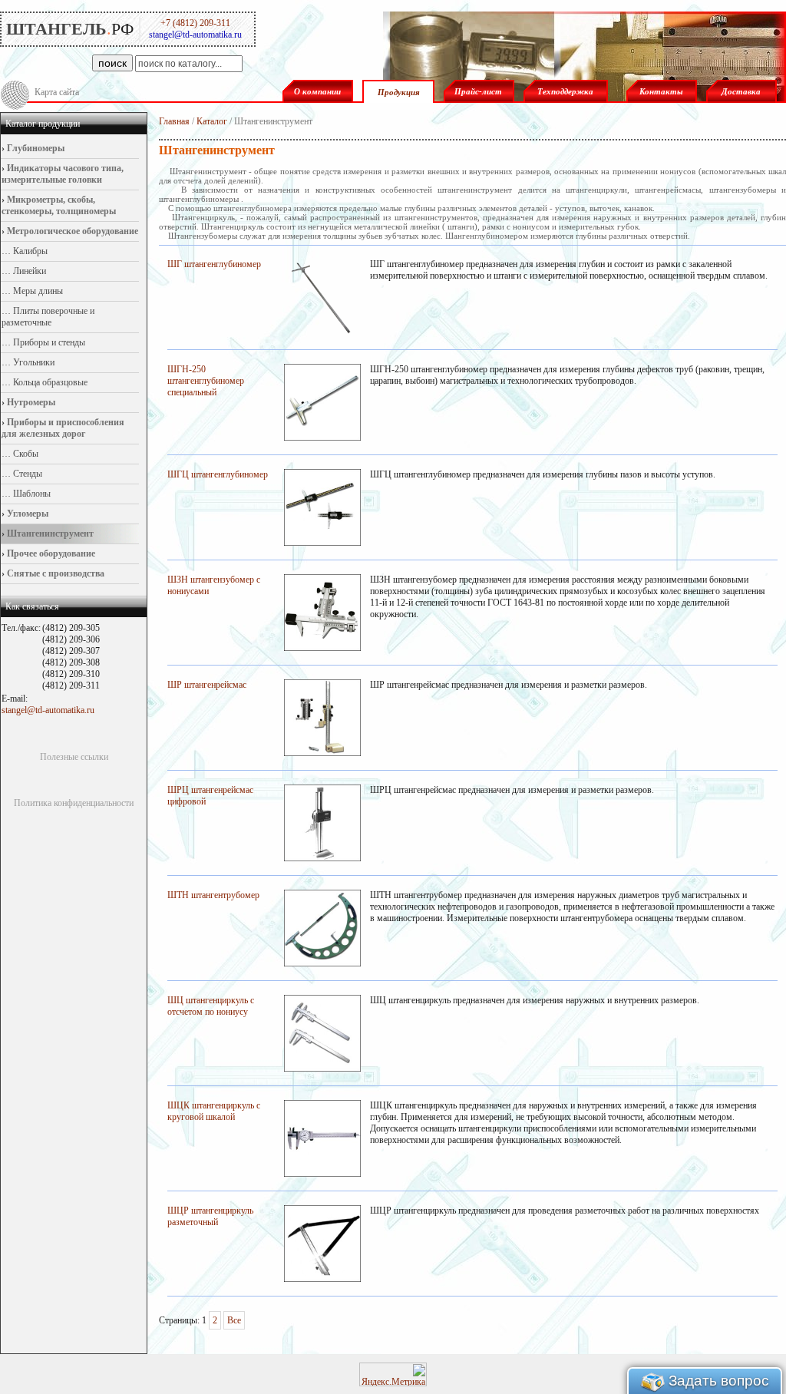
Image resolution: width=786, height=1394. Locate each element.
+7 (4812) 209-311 (195, 23)
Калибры (29, 251)
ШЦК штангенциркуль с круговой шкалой (213, 1111)
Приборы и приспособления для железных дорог (63, 428)
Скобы (24, 453)
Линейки (28, 271)
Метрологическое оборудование (71, 231)
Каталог (211, 121)
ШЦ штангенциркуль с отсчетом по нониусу (210, 1006)
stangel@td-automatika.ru (48, 710)
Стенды (26, 473)
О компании (317, 91)
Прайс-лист (478, 91)
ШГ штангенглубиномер (214, 264)
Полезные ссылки (74, 757)
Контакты (661, 91)
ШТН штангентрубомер (213, 895)
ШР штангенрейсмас (206, 684)
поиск (112, 63)
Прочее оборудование (50, 553)
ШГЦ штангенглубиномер (217, 474)
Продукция (399, 92)
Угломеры (26, 513)
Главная (174, 121)
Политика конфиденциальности (74, 803)
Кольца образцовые (49, 382)
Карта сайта (57, 92)
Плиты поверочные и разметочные (48, 317)
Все (234, 1320)
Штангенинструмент (49, 533)
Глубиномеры (34, 148)
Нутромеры (30, 402)
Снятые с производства (54, 573)
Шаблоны (31, 493)
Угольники (32, 362)
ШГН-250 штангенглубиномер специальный (205, 381)
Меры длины (37, 291)
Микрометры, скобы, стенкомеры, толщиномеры (59, 205)
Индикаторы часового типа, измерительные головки (63, 174)
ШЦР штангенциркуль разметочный (210, 1216)
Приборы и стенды (48, 342)
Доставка (741, 91)
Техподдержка (565, 91)
